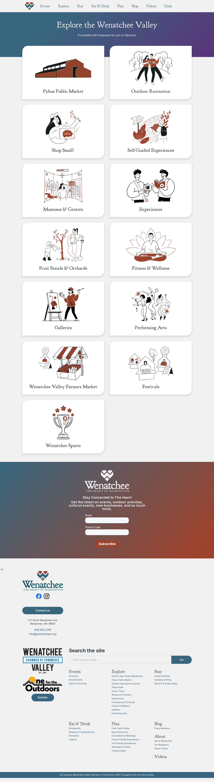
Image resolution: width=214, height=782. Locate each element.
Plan (116, 723)
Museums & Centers (122, 694)
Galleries (116, 709)
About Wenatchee (163, 741)
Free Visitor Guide (120, 728)
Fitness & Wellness (121, 706)
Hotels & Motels (162, 676)
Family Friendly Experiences (125, 739)
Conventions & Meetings (124, 735)
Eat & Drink (79, 723)
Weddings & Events (121, 747)
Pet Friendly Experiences (124, 743)
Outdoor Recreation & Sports (126, 683)
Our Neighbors (161, 744)
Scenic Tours (118, 691)
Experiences (118, 698)
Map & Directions (120, 732)
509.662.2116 (42, 630)
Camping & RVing (162, 679)
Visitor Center (161, 748)
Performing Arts (119, 713)
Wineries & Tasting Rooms (82, 732)
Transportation (119, 750)
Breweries (74, 735)
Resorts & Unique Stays (166, 683)
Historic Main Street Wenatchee (127, 676)
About (159, 736)
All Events (73, 676)
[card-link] (63, 65)
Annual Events (76, 679)
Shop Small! (117, 687)
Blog (158, 723)
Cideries (73, 739)
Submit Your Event (78, 683)
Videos (160, 756)
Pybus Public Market (122, 680)
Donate (42, 697)
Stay (158, 671)
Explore (118, 671)
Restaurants (75, 728)
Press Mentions (162, 728)
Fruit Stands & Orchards (123, 702)
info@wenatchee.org (42, 634)
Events (75, 671)
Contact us (43, 610)
